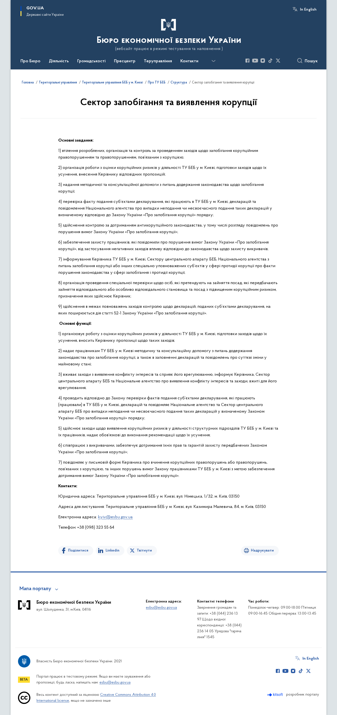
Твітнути (144, 550)
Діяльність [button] (59, 61)
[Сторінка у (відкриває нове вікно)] (286, 61)
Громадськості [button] (91, 61)
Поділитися (78, 550)
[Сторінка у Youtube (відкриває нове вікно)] (255, 61)
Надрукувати (262, 550)
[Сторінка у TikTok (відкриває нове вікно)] (270, 61)
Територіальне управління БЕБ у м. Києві (112, 82)
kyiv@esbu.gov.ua (115, 517)
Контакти (189, 61)
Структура (178, 82)
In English (308, 10)
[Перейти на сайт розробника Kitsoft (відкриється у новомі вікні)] (276, 695)
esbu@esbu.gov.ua (161, 608)
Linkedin (112, 550)
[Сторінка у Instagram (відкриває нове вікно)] (263, 61)
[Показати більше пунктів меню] (213, 61)
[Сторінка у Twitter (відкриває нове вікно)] (278, 61)
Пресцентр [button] (124, 61)
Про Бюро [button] (30, 61)
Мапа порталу (35, 589)
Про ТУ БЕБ (157, 82)
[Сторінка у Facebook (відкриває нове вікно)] (247, 61)
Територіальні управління (58, 82)
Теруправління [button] (158, 61)
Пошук (311, 61)
